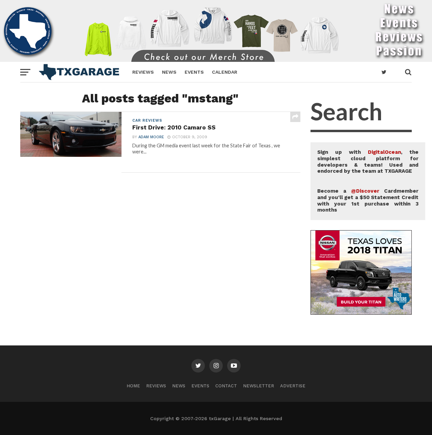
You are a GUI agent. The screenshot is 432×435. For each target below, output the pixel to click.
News (169, 72)
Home (133, 385)
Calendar (224, 72)
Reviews (143, 72)
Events (194, 72)
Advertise (292, 385)
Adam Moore (151, 137)
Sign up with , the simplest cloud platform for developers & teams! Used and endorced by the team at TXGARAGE (367, 161)
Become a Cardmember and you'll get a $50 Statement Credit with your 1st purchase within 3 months (367, 200)
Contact (226, 385)
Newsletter (258, 385)
